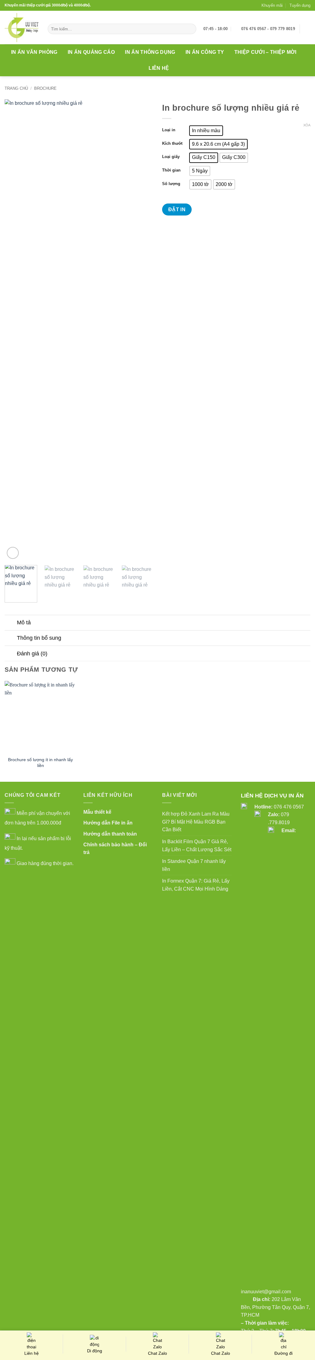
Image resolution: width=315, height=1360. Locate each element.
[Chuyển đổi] (11, 623)
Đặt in (177, 209)
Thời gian (171, 170)
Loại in (168, 130)
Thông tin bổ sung (39, 638)
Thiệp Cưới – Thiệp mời (265, 52)
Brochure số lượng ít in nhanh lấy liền (40, 762)
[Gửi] (190, 29)
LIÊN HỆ (159, 68)
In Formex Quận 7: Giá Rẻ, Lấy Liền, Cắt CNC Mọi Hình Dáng (195, 885)
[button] (307, 29)
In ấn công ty (204, 52)
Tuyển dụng (299, 5)
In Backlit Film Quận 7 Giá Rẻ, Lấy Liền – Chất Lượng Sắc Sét (196, 845)
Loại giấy (171, 157)
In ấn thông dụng (150, 52)
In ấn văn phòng (34, 52)
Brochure (45, 88)
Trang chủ (16, 88)
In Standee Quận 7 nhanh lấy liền (194, 865)
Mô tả (24, 622)
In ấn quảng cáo (91, 52)
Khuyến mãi (272, 5)
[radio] (206, 130)
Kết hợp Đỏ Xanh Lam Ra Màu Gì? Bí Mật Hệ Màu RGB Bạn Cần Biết (195, 821)
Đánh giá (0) (32, 653)
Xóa (306, 125)
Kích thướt (172, 143)
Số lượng (171, 184)
